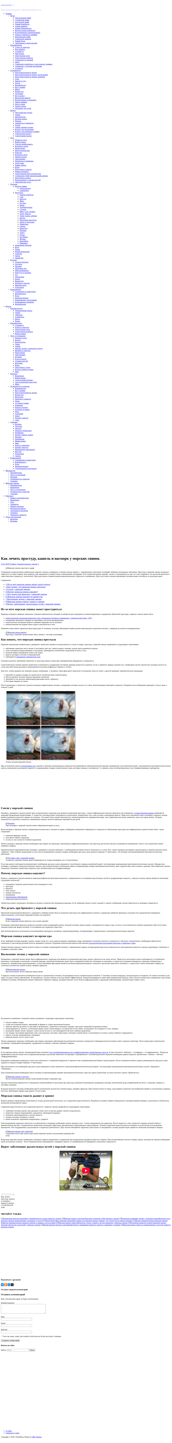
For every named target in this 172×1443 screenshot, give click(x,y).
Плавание (19, 405)
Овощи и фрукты (26, 195)
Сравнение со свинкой (24, 60)
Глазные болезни (21, 262)
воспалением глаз (28, 766)
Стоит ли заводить (22, 47)
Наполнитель (20, 117)
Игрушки (18, 363)
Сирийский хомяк (22, 20)
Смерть (18, 456)
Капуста (23, 199)
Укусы (17, 83)
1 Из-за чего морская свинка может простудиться (28, 584)
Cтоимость (19, 325)
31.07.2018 (5, 564)
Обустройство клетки (23, 113)
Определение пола (22, 56)
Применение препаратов (25, 450)
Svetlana (13, 564)
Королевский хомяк (23, 37)
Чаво (17, 372)
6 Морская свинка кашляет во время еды (24, 596)
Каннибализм (20, 304)
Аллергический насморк (144, 813)
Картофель (24, 241)
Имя (2, 1317)
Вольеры (13, 521)
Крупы (22, 218)
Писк (17, 412)
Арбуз (22, 233)
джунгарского (25, 188)
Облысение (19, 277)
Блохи (17, 279)
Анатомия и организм (19, 511)
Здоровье (14, 422)
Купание (18, 357)
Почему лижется (21, 418)
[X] (12, 1284)
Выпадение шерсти (22, 98)
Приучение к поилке (23, 169)
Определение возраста (24, 58)
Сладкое (23, 209)
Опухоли (18, 264)
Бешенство (19, 281)
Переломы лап (21, 268)
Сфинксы (19, 315)
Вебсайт (4, 1330)
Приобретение (16, 45)
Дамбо (17, 313)
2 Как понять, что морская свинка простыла (26, 587)
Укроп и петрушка (27, 222)
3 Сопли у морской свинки (18, 589)
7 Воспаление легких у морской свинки (24, 599)
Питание (13, 184)
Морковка (24, 243)
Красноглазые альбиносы (25, 30)
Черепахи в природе (18, 515)
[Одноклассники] (5, 1284)
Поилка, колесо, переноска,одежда (29, 348)
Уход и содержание (18, 336)
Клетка (18, 340)
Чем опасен (19, 54)
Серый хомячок (21, 26)
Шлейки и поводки (22, 351)
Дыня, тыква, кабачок (28, 216)
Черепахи (9, 496)
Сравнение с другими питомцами (28, 66)
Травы (17, 249)
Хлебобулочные (26, 207)
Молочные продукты (28, 220)
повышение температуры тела (28, 657)
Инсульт (18, 452)
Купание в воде (21, 155)
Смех (17, 420)
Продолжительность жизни (26, 73)
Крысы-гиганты (21, 407)
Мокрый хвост (21, 285)
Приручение (20, 148)
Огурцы (23, 203)
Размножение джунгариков (26, 300)
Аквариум (14, 504)
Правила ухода (21, 140)
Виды (12, 16)
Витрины (14, 519)
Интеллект (19, 397)
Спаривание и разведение (25, 292)
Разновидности (16, 308)
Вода (17, 247)
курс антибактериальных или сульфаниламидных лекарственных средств (78, 1052)
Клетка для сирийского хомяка (27, 132)
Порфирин (19, 433)
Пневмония (19, 439)
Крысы (8, 306)
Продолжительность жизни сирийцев (30, 77)
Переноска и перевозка (24, 161)
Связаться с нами (12, 1433)
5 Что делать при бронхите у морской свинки (26, 594)
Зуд (16, 275)
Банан (22, 205)
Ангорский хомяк (22, 22)
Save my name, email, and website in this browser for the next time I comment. (32, 1336)
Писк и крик (20, 104)
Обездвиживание (22, 271)
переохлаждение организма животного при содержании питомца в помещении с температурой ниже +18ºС (49, 618)
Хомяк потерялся (22, 172)
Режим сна (19, 92)
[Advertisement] (68, 538)
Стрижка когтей (21, 361)
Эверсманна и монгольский (26, 43)
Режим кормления (22, 252)
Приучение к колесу (23, 178)
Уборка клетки (21, 157)
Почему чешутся (21, 447)
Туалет (17, 125)
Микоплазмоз (20, 441)
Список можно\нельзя (24, 380)
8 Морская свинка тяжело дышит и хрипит (25, 601)
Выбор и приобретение (19, 498)
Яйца (22, 201)
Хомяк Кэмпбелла (22, 24)
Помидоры (24, 224)
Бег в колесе (20, 96)
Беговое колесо (21, 119)
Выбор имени (20, 142)
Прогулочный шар (22, 151)
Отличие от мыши (22, 410)
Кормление (19, 376)
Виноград (23, 228)
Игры (17, 167)
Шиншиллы (10, 471)
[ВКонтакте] (2, 1284)
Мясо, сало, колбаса (27, 212)
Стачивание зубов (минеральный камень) (31, 176)
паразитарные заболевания (16, 897)
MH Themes (37, 1437)
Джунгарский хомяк (23, 18)
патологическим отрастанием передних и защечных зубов (112, 943)
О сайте (9, 1431)
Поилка (18, 121)
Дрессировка (20, 159)
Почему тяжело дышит (24, 435)
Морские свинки (12, 483)
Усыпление (19, 287)
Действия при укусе (23, 182)
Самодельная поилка (23, 136)
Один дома (19, 163)
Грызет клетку (20, 106)
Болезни (13, 260)
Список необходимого (24, 144)
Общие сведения (17, 506)
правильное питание (23, 245)
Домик (17, 115)
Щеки (17, 89)
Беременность (20, 294)
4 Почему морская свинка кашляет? (22, 592)
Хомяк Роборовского (23, 28)
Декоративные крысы (23, 311)
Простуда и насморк (23, 273)
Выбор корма (20, 378)
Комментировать (7, 1303)
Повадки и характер (23, 399)
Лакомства (19, 258)
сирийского (24, 191)
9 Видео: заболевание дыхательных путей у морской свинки (33, 604)
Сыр (21, 197)
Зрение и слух (20, 81)
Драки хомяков (21, 102)
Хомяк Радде (20, 41)
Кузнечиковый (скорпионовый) (27, 33)
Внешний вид (20, 85)
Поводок (18, 153)
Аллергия (19, 68)
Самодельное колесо (23, 134)
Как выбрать (20, 49)
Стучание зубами (22, 403)
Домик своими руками (24, 127)
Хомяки (9, 14)
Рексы (17, 319)
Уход (12, 138)
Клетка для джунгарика (24, 129)
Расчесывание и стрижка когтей (28, 180)
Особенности (15, 70)
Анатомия (19, 94)
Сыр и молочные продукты (26, 382)
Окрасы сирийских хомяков (26, 35)
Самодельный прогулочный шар (28, 174)
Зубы (17, 79)
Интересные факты (18, 509)
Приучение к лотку (22, 367)
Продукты (19, 193)
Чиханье (18, 266)
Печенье (23, 231)
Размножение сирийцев (24, 302)
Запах (17, 62)
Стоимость (19, 52)
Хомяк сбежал (20, 165)
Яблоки (23, 239)
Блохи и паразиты (22, 445)
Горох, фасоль (25, 214)
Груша (22, 235)
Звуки (17, 401)
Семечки (18, 254)
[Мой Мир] (8, 1284)
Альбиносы (19, 317)
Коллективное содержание (25, 100)
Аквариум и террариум (24, 123)
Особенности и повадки (20, 386)
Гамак (17, 344)
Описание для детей (23, 108)
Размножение (15, 289)
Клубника (24, 237)
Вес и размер (20, 87)
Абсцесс (18, 428)
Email (3, 1323)
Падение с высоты (22, 283)
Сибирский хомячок (23, 39)
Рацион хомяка (21, 186)
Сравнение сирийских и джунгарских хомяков (33, 64)
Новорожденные (21, 298)
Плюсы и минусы (22, 327)
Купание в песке (21, 146)
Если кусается (20, 359)
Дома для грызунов (13, 517)
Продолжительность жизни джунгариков (31, 75)
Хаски (17, 321)
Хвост (17, 416)
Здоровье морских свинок (27, 564)
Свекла (22, 226)
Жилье (13, 110)
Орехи (17, 256)
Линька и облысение (23, 431)
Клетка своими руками (24, 370)
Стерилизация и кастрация (25, 468)
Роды (17, 296)
